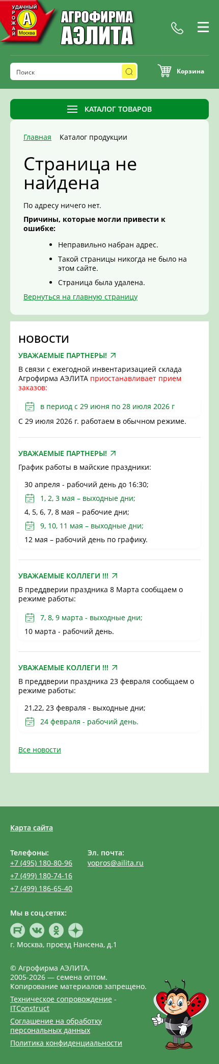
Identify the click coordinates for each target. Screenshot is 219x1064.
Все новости (39, 749)
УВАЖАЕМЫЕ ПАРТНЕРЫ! (62, 355)
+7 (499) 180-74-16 (41, 875)
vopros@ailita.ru (116, 863)
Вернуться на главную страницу (80, 296)
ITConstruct (29, 1008)
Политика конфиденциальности (66, 1043)
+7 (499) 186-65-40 (41, 888)
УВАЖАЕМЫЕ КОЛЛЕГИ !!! (63, 575)
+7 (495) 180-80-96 (41, 863)
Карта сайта (31, 827)
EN (183, 39)
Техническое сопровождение (61, 999)
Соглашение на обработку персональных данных (56, 1025)
